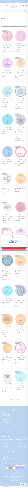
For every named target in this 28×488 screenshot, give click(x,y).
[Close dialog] (26, 235)
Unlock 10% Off (14, 247)
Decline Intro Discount (14, 250)
